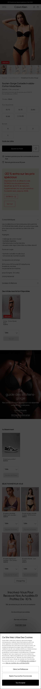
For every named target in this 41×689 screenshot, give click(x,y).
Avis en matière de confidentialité (17, 663)
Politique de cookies (27, 661)
